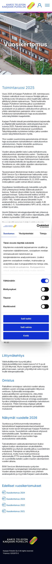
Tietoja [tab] (43, 233)
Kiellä (26, 336)
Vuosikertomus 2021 (15, 511)
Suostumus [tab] (9, 233)
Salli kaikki (26, 319)
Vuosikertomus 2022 (15, 505)
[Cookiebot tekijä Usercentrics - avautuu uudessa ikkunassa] (37, 226)
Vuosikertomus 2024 (15, 493)
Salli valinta (26, 327)
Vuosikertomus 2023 (15, 499)
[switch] (45, 289)
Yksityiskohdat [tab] (26, 233)
